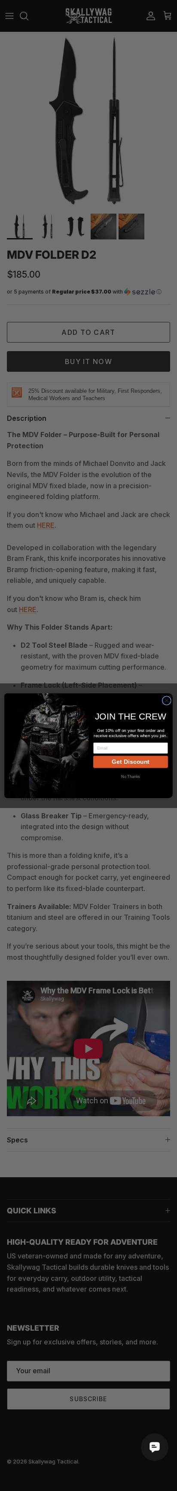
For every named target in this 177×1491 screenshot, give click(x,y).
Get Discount (131, 761)
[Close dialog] (166, 700)
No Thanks (130, 776)
